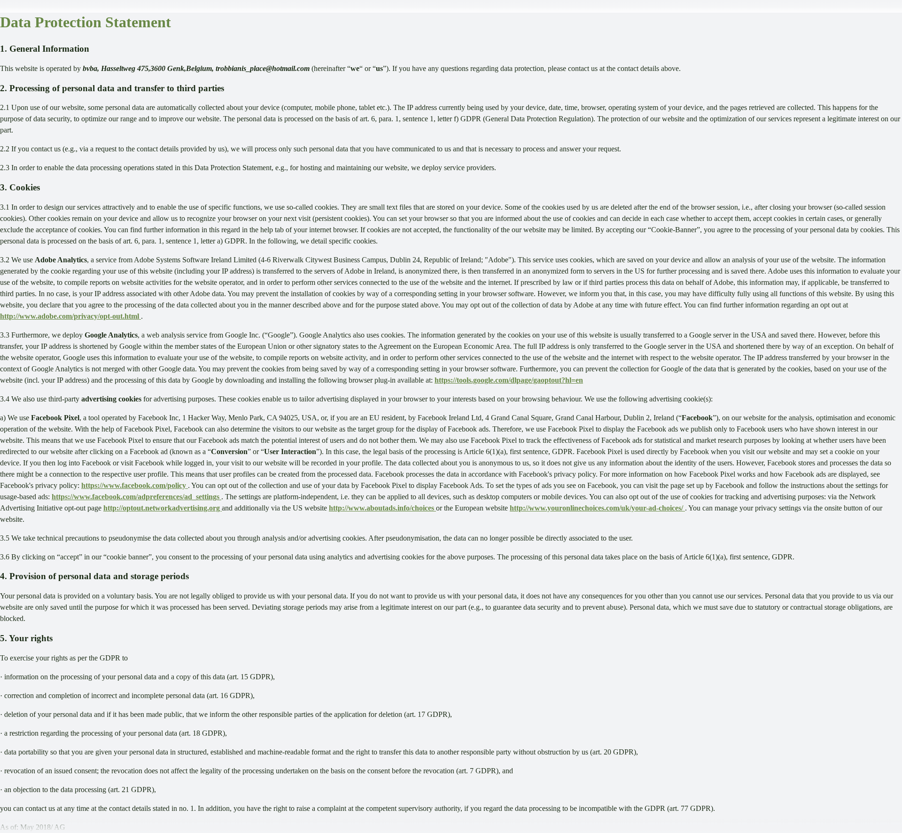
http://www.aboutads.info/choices (382, 508)
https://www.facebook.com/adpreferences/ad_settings (136, 497)
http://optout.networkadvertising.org (162, 508)
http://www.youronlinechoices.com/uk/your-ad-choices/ (597, 508)
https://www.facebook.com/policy (134, 485)
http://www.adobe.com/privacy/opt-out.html (70, 316)
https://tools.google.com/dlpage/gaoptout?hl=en (509, 380)
